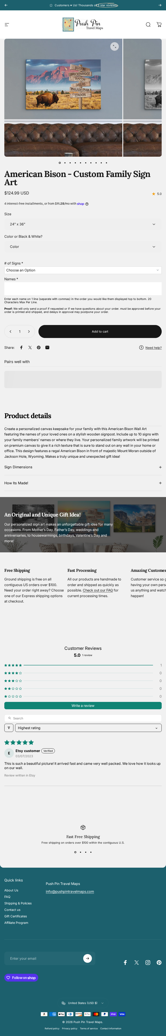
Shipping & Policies (18, 903)
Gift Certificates (15, 916)
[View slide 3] (85, 852)
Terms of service (89, 1028)
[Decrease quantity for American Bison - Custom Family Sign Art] (9, 331)
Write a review (83, 705)
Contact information (110, 1028)
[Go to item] (59, 162)
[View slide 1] (75, 852)
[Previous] (6, 5)
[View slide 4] (90, 852)
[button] (83, 262)
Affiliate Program (16, 922)
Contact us (12, 910)
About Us (11, 890)
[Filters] (8, 728)
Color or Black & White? (23, 236)
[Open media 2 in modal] (114, 46)
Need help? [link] (153, 347)
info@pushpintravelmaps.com (70, 891)
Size (7, 214)
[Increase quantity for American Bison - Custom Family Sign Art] (30, 331)
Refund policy (52, 1028)
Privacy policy (69, 1028)
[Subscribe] (87, 958)
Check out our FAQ (98, 590)
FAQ (7, 897)
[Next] (160, 5)
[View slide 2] (80, 852)
